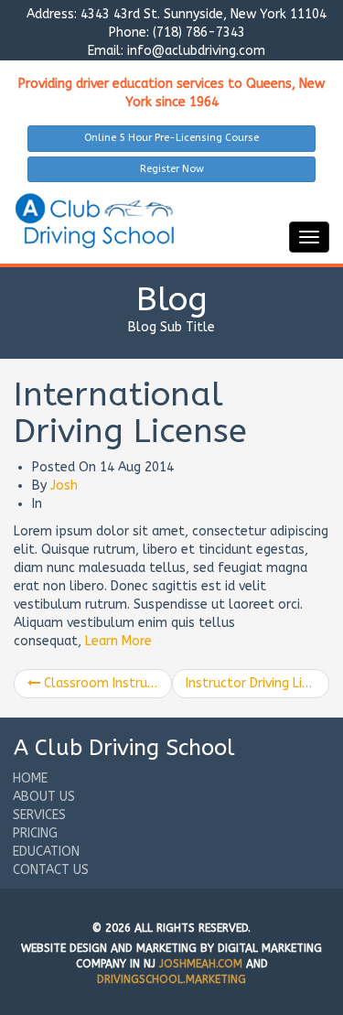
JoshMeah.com (200, 963)
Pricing (35, 833)
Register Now (172, 169)
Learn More (118, 641)
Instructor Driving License (258, 683)
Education (46, 851)
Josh (64, 485)
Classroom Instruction (106, 683)
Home (30, 778)
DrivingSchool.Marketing (171, 979)
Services (39, 815)
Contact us (51, 870)
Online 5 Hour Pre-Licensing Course (171, 138)
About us (44, 796)
